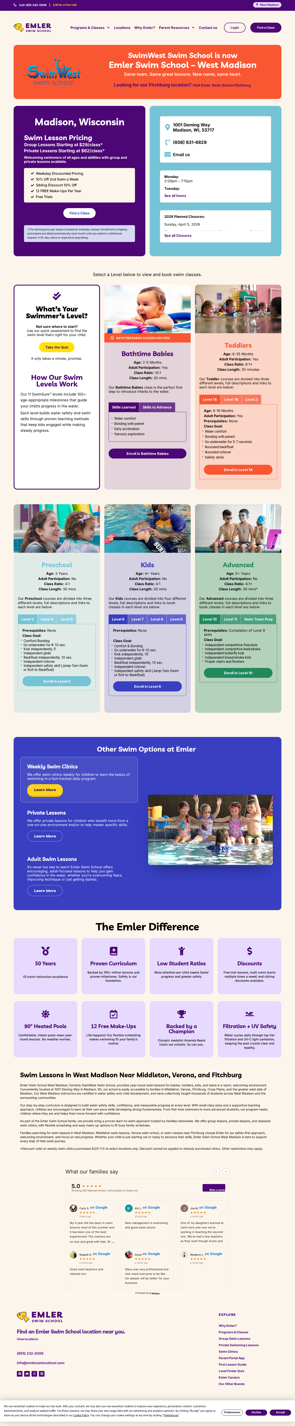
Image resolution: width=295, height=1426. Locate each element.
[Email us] (167, 154)
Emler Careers (229, 1377)
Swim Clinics (228, 1351)
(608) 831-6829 (190, 142)
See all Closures (178, 235)
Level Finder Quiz (231, 1371)
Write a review (217, 1190)
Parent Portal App (232, 1358)
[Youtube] (27, 1374)
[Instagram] (34, 1374)
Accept (280, 1412)
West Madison (269, 4)
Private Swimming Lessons (239, 1345)
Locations (122, 27)
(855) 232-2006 (30, 1353)
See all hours (175, 195)
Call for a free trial (64, 4)
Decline (256, 1412)
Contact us (208, 27)
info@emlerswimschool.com (41, 1363)
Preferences (232, 1412)
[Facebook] (19, 1374)
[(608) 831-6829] (167, 142)
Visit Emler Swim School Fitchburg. (222, 85)
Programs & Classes (87, 27)
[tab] (124, 407)
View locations (27, 1339)
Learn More (45, 789)
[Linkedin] (41, 1374)
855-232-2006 (32, 5)
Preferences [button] (171, 1415)
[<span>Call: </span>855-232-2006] (15, 4)
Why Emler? (144, 27)
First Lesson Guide (232, 1364)
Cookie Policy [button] (81, 1415)
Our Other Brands (232, 1384)
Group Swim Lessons (234, 1338)
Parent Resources (174, 27)
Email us (181, 154)
